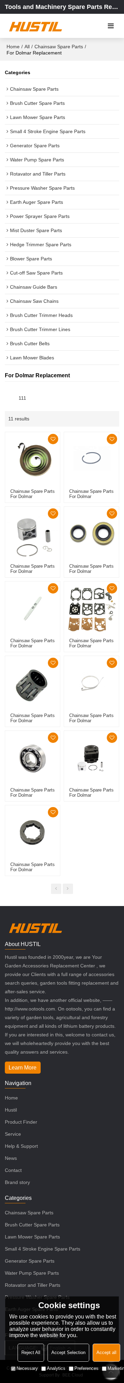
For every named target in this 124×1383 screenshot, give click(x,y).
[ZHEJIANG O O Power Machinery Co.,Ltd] (35, 25)
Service (13, 1134)
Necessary (27, 1368)
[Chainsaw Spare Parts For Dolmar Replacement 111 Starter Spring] (32, 459)
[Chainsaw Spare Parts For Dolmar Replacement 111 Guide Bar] (32, 609)
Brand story (17, 1182)
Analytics (56, 1368)
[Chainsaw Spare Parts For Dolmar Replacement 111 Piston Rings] (91, 459)
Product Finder (21, 1122)
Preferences (86, 1368)
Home (13, 46)
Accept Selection (68, 1352)
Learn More (23, 1068)
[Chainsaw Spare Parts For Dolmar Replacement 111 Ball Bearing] (32, 758)
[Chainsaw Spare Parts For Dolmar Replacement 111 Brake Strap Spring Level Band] (91, 683)
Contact (13, 1170)
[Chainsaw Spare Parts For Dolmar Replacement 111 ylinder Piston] (91, 758)
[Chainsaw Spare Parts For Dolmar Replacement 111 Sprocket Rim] (32, 832)
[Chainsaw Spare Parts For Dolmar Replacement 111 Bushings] (32, 683)
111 (22, 398)
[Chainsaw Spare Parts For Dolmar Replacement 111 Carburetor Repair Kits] (91, 609)
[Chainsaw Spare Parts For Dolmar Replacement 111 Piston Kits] (32, 534)
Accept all (106, 1352)
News (11, 1158)
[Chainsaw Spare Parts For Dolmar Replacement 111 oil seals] (91, 534)
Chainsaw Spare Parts (58, 46)
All (27, 46)
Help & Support (21, 1146)
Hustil (11, 1110)
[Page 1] (56, 889)
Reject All (30, 1352)
